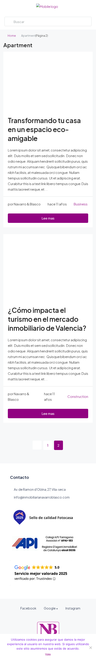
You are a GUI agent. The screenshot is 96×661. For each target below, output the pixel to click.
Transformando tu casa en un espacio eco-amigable (44, 129)
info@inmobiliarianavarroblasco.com (42, 497)
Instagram (72, 608)
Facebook (28, 608)
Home (12, 35)
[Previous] (37, 445)
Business (81, 204)
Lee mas (48, 218)
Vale (48, 654)
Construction (77, 396)
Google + (50, 608)
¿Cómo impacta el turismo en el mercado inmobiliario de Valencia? (47, 319)
